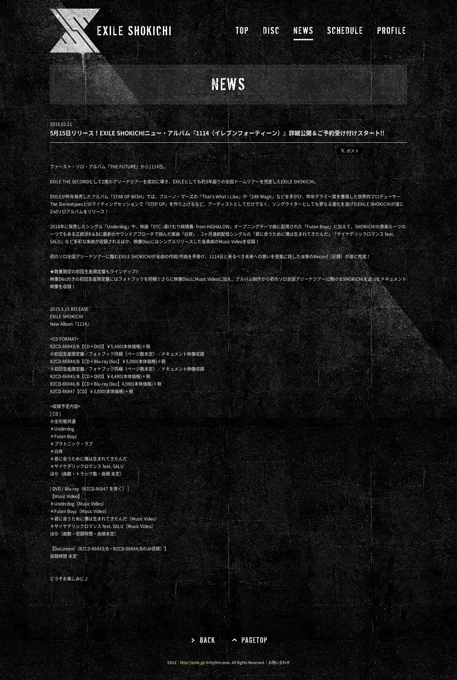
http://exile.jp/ (192, 662)
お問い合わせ (279, 662)
